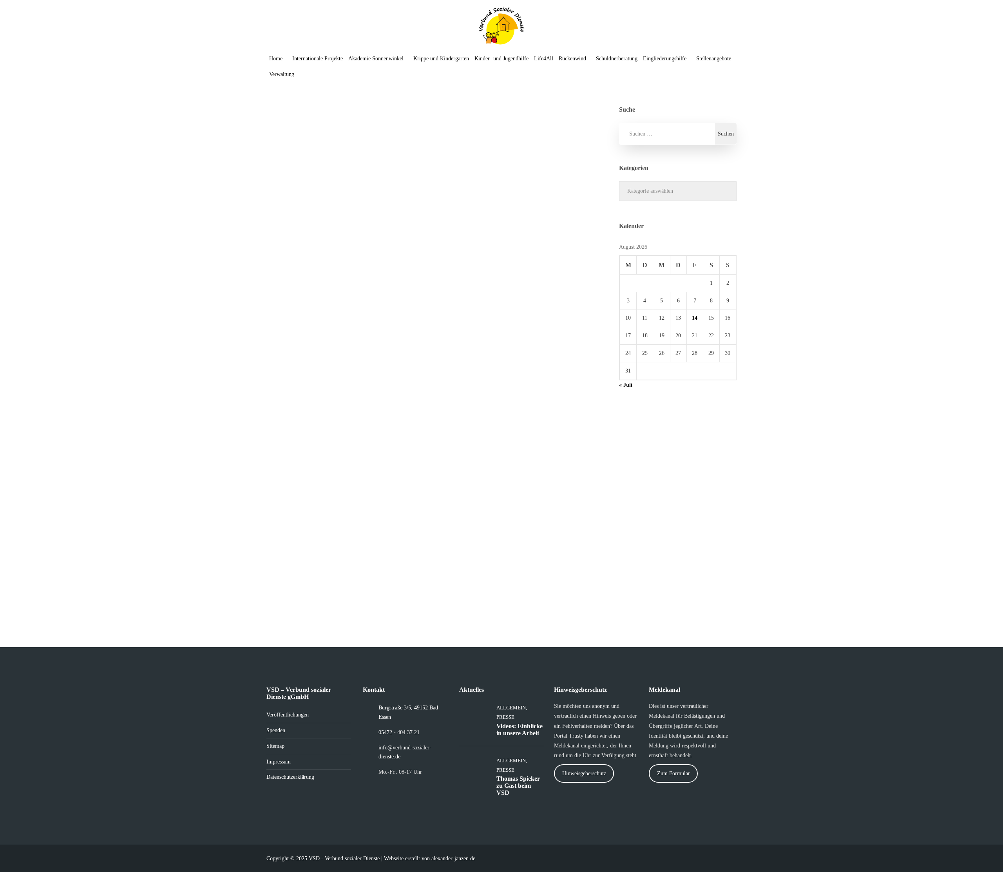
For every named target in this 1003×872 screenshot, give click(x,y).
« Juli (625, 385)
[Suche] (308, 74)
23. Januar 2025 (301, 238)
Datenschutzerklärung (290, 777)
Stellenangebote (713, 59)
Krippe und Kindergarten (441, 59)
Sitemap (275, 746)
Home (275, 59)
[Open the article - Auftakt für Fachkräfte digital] (306, 157)
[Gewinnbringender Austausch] (560, 421)
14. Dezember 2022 (478, 502)
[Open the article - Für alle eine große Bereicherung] (479, 157)
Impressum (278, 762)
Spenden (275, 730)
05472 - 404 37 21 (399, 732)
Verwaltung (281, 74)
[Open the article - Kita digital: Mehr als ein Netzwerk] (306, 421)
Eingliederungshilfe (664, 59)
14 (694, 318)
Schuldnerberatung (616, 59)
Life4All (543, 59)
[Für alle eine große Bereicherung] (560, 157)
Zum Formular (673, 773)
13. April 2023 (472, 238)
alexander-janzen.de (453, 858)
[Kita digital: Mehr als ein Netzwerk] (387, 421)
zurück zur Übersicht (317, 332)
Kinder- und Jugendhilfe (501, 59)
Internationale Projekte (317, 59)
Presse (407, 341)
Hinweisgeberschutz (584, 773)
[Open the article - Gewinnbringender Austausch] (479, 421)
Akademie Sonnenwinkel (376, 59)
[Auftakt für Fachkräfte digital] (387, 157)
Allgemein (307, 341)
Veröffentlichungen (287, 715)
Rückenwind (572, 59)
